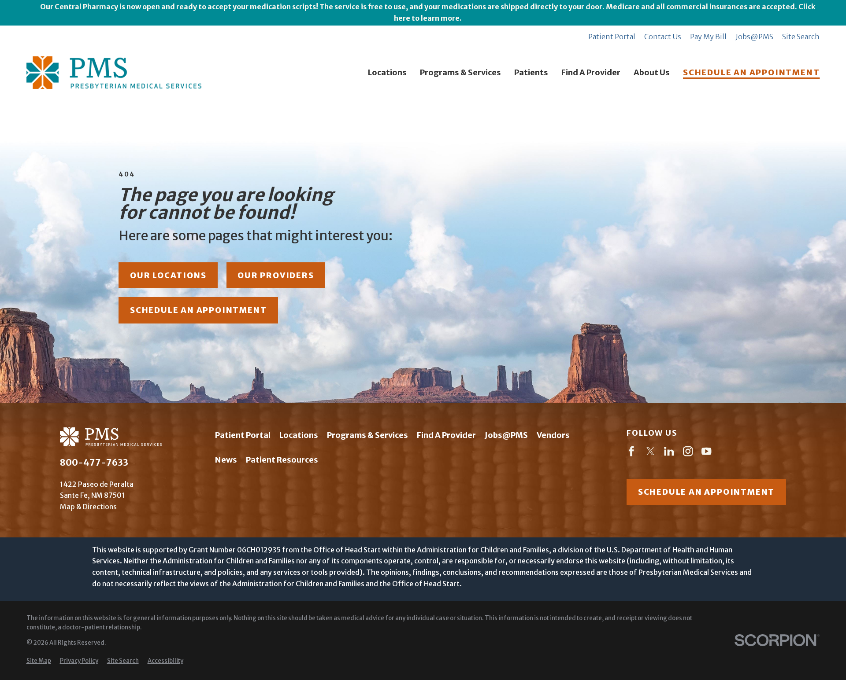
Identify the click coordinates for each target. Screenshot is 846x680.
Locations (298, 435)
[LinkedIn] (669, 452)
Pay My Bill (708, 36)
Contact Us (662, 36)
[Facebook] (631, 452)
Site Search (801, 36)
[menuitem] (38, 661)
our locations (168, 275)
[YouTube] (706, 452)
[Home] (114, 72)
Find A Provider (446, 435)
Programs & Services (367, 435)
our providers (275, 275)
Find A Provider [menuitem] (590, 72)
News (226, 460)
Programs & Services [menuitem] (460, 72)
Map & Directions (88, 506)
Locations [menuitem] (387, 72)
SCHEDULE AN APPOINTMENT (751, 72)
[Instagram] (688, 452)
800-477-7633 (94, 462)
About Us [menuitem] (652, 72)
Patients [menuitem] (531, 72)
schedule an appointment (198, 310)
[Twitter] (650, 452)
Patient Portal (611, 36)
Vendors (553, 435)
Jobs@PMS (754, 36)
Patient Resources (282, 460)
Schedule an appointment (706, 492)
